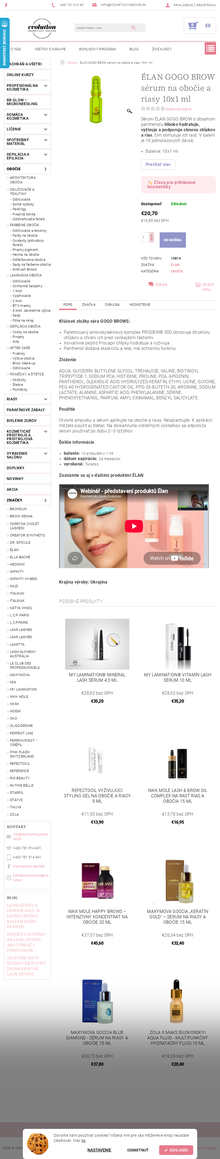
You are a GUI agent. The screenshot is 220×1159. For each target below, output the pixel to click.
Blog (134, 49)
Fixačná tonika (24, 214)
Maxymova (20, 675)
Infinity (17, 572)
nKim (14, 704)
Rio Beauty (20, 778)
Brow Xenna (21, 516)
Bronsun (18, 509)
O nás (16, 49)
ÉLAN (14, 550)
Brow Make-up (24, 363)
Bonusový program (97, 49)
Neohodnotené (178, 109)
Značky (14, 500)
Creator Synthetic (27, 535)
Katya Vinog (21, 608)
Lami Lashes (21, 637)
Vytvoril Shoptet (203, 1148)
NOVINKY (15, 479)
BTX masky (22, 306)
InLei (14, 586)
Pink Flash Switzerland (22, 754)
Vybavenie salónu (17, 455)
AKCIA (12, 489)
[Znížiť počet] (151, 239)
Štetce (18, 385)
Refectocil (20, 764)
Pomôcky (20, 389)
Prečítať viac (158, 164)
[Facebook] (7, 5)
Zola (14, 814)
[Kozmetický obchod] (42, 28)
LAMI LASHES (21, 630)
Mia (13, 682)
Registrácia (206, 5)
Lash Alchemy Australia (23, 654)
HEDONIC (17, 564)
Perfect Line (21, 733)
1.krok (17, 291)
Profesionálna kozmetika (22, 87)
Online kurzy (20, 75)
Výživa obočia (23, 358)
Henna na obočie (26, 255)
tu (83, 1140)
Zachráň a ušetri (24, 64)
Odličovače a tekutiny (22, 191)
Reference (19, 771)
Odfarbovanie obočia (29, 260)
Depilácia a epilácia (18, 156)
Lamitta (17, 644)
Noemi (15, 711)
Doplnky (15, 468)
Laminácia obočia (26, 275)
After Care (20, 348)
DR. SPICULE (20, 543)
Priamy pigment (25, 250)
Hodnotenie (140, 305)
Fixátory (19, 353)
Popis (67, 305)
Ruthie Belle (21, 785)
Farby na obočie (25, 235)
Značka (89, 305)
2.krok (17, 301)
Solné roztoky (23, 204)
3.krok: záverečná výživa (32, 310)
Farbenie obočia (24, 225)
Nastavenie (99, 1150)
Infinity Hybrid (24, 579)
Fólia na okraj (23, 320)
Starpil (17, 793)
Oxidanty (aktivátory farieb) (28, 243)
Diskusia (112, 305)
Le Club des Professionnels (25, 665)
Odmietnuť (138, 1150)
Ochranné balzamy (27, 286)
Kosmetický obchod (28, 866)
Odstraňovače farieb (29, 219)
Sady (16, 315)
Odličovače (21, 199)
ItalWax (17, 593)
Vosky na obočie (26, 332)
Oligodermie (21, 726)
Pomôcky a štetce (27, 374)
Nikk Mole (19, 697)
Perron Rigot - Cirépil (23, 742)
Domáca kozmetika (17, 116)
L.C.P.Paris (19, 622)
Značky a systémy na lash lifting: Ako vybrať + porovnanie (26, 942)
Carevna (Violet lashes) (24, 526)
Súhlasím (179, 1150)
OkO (13, 718)
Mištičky (19, 380)
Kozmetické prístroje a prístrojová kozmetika (20, 437)
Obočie (14, 169)
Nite (16, 342)
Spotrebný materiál (18, 142)
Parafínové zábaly (26, 410)
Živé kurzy (162, 49)
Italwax (17, 601)
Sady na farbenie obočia (32, 264)
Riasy (12, 399)
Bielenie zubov (21, 420)
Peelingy (19, 209)
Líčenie (14, 129)
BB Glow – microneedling (22, 102)
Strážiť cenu (208, 286)
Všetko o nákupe (50, 49)
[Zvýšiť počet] (151, 234)
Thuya (15, 807)
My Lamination (23, 689)
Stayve (16, 800)
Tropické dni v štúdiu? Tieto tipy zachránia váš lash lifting (26, 966)
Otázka (161, 284)
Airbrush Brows (25, 269)
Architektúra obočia (23, 180)
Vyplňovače (22, 296)
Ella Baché (20, 557)
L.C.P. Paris (19, 615)
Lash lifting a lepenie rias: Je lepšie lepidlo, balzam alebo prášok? (23, 915)
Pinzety (18, 337)
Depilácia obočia (25, 326)
